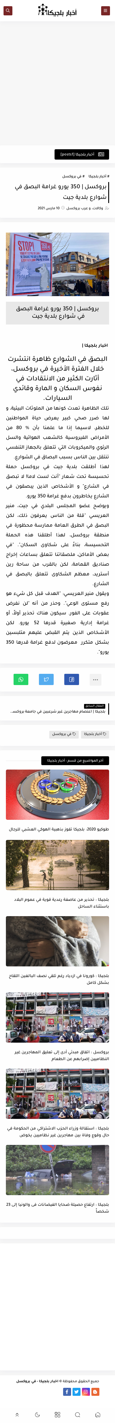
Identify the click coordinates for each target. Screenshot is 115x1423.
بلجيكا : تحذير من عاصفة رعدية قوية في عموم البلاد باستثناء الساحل (61, 903)
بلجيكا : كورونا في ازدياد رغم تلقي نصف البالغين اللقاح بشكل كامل (59, 979)
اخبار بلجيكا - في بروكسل (37, 1382)
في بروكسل (71, 177)
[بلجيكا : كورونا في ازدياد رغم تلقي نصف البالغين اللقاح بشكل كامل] (57, 941)
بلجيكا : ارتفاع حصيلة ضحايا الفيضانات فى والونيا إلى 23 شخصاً (57, 1208)
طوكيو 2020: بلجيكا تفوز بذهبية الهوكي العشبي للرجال (59, 829)
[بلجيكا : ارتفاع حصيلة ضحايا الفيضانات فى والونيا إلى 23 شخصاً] (57, 1170)
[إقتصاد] (62, 1400)
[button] (71, 679)
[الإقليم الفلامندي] (39, 1392)
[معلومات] (53, 1400)
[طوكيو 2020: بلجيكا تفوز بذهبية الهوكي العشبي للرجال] (57, 795)
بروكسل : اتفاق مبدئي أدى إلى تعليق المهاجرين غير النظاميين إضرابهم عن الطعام (62, 1056)
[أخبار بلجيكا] (58, 1392)
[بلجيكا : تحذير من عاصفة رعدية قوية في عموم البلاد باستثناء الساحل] (57, 865)
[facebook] (67, 1392)
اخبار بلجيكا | (95, 346)
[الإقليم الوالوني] (29, 1392)
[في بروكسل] (48, 1392)
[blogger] (95, 1392)
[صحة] (10, 1392)
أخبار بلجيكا (97, 177)
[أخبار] (20, 1392)
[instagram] (86, 1392)
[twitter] (76, 1392)
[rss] (105, 1392)
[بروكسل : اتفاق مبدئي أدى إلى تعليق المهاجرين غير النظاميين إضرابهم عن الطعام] (57, 1017)
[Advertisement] (57, 83)
